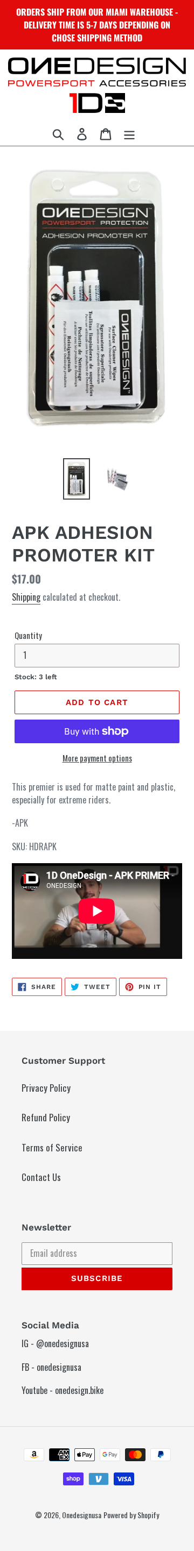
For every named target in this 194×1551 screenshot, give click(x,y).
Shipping (26, 596)
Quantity (28, 635)
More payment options (97, 758)
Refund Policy (46, 1117)
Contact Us (41, 1177)
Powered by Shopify (131, 1514)
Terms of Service (52, 1147)
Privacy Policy (46, 1087)
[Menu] (129, 133)
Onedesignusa (81, 1514)
